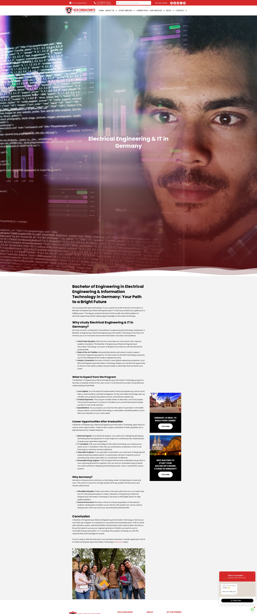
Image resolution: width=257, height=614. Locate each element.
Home (101, 10)
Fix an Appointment (79, 3)
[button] (254, 573)
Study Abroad (125, 10)
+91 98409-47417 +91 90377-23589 (104, 3)
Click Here (165, 426)
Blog (168, 10)
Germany (119, 542)
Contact (180, 10)
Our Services (156, 10)
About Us (109, 10)
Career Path (142, 10)
